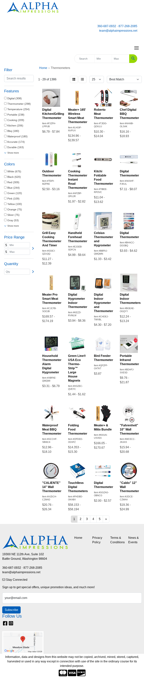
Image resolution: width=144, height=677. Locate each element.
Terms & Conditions (117, 540)
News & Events (133, 540)
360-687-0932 (106, 26)
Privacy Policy (97, 540)
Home (78, 537)
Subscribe (11, 609)
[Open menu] (136, 48)
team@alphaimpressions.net (118, 30)
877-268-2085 (127, 26)
